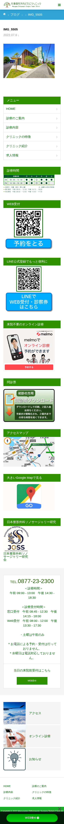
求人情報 (12, 155)
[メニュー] (59, 5)
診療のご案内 (15, 118)
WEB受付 (32, 681)
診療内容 (12, 127)
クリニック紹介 (17, 146)
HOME (10, 109)
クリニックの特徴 (18, 136)
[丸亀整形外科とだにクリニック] (22, 5)
